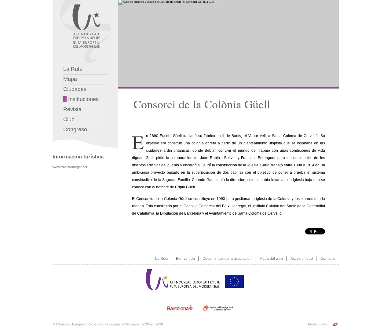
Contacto (327, 258)
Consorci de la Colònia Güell (201, 104)
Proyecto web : (319, 324)
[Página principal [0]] (85, 1)
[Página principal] (183, 269)
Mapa (70, 79)
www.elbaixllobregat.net (70, 167)
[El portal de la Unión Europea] (234, 269)
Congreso (75, 129)
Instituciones (83, 99)
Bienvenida (185, 258)
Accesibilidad (302, 258)
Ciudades (74, 89)
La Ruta (72, 69)
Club (69, 119)
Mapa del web (271, 258)
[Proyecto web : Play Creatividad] (335, 324)
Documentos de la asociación (227, 258)
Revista (72, 109)
